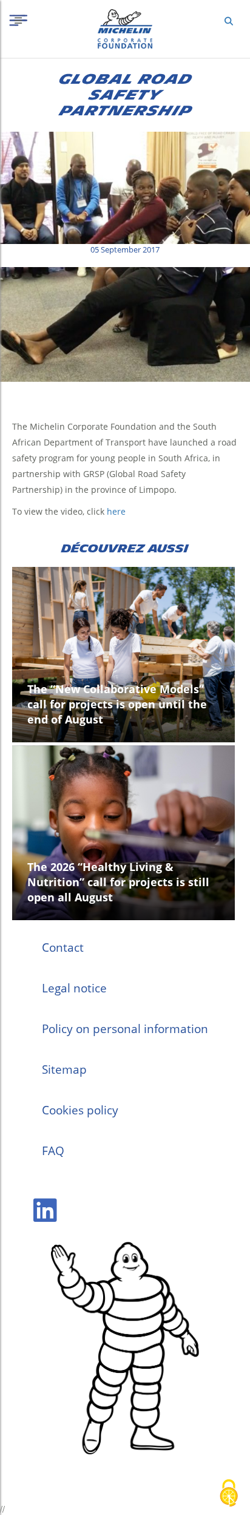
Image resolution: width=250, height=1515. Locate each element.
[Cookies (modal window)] (229, 1494)
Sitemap (64, 1069)
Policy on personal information (125, 1029)
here (116, 511)
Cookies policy (80, 1110)
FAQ (53, 1151)
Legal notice (74, 988)
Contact (63, 947)
